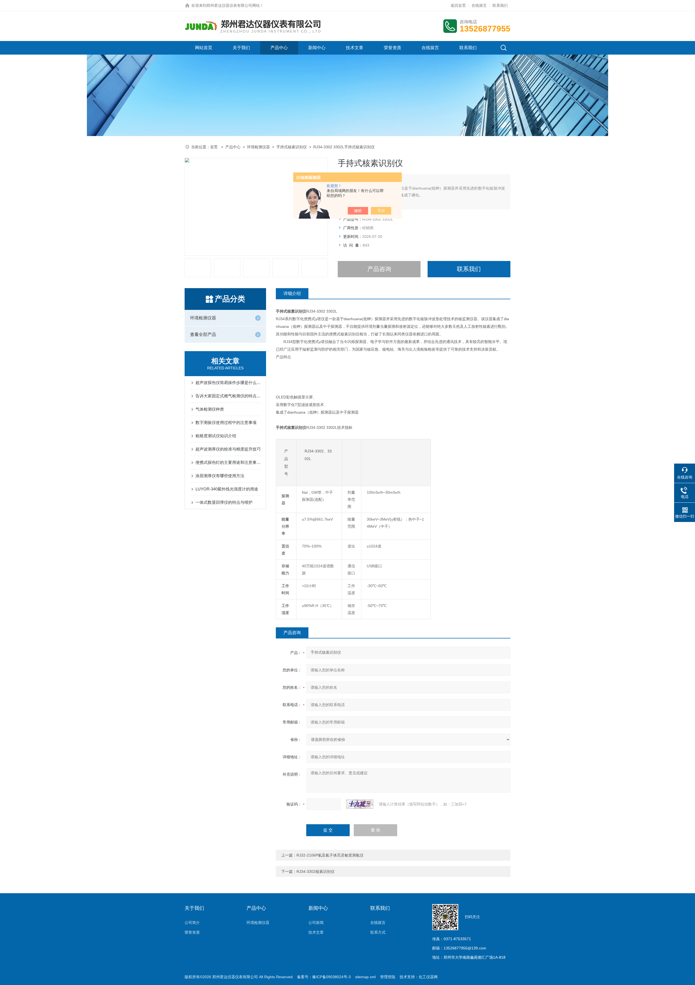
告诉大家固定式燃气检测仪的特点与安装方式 (228, 396)
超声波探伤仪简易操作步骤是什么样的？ (228, 382)
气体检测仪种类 (209, 409)
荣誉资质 (392, 47)
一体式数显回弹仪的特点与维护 (223, 502)
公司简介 (192, 922)
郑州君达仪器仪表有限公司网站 (233, 5)
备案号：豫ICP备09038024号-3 (324, 977)
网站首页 (203, 47)
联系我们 (500, 5)
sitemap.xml (365, 977)
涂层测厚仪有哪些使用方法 (219, 475)
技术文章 (354, 47)
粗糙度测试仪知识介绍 (215, 435)
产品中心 (279, 47)
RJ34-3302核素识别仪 (315, 871)
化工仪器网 (428, 977)
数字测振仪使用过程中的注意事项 (226, 422)
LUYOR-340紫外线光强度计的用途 (226, 489)
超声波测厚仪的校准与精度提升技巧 (228, 449)
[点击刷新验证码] (359, 804)
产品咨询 (379, 269)
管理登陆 (387, 977)
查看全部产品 (203, 334)
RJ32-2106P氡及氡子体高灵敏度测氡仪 (330, 855)
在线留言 (479, 5)
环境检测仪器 (258, 147)
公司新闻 (316, 922)
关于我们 (241, 47)
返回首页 (458, 5)
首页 (214, 147)
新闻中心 (317, 47)
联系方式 (378, 932)
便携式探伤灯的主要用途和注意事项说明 (228, 462)
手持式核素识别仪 (291, 147)
